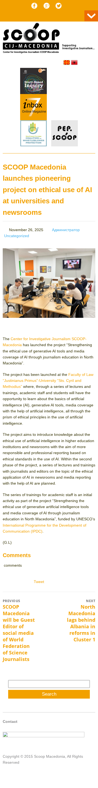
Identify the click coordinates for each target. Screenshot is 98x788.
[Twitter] (59, 6)
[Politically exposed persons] (64, 145)
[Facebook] (34, 6)
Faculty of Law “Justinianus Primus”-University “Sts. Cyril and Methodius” (48, 380)
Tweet (39, 581)
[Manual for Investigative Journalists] (33, 82)
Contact (10, 721)
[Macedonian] (66, 62)
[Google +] (47, 6)
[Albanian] (74, 62)
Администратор (66, 230)
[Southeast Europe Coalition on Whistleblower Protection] (33, 134)
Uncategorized (16, 236)
